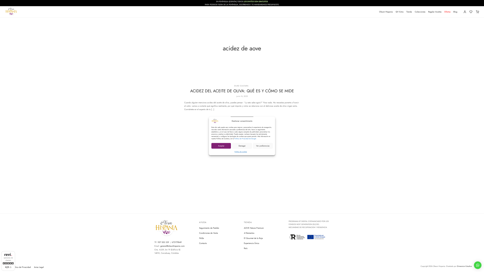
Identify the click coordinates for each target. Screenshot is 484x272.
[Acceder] (464, 11)
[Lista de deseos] (471, 11)
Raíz (245, 248)
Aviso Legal (39, 267)
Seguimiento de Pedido (209, 228)
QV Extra (399, 11)
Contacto (203, 243)
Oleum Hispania (386, 11)
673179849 (177, 242)
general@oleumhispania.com (172, 246)
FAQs (201, 238)
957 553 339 (163, 242)
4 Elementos (249, 233)
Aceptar (221, 145)
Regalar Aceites (434, 11)
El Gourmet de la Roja (253, 238)
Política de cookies (241, 152)
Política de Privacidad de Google (245, 139)
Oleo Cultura (241, 85)
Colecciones (420, 11)
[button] (477, 265)
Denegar (242, 145)
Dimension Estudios (464, 266)
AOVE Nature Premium (254, 228)
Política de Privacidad (21, 267)
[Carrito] (477, 11)
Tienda (409, 11)
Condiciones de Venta (208, 233)
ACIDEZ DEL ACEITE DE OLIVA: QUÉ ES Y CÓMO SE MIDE (242, 91)
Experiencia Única (251, 243)
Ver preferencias (262, 145)
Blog (455, 11)
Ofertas (447, 11)
